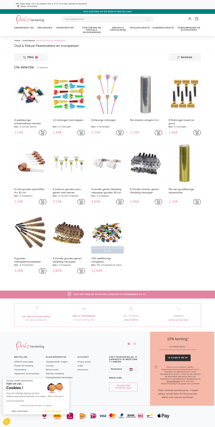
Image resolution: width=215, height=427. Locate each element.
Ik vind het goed (53, 411)
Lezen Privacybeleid (15, 401)
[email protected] (78, 4)
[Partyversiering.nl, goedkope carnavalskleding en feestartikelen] (30, 17)
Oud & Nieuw (29, 41)
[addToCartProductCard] (42, 133)
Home (17, 41)
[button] (190, 18)
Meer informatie (29, 6)
